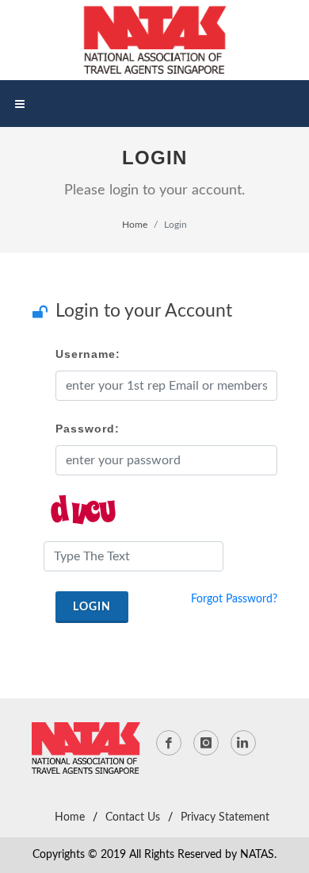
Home (134, 224)
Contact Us (132, 817)
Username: (87, 354)
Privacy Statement (225, 817)
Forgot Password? (234, 599)
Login (92, 607)
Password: (87, 428)
